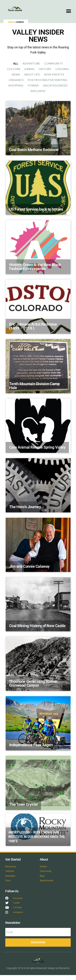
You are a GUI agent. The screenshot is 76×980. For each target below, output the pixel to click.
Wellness (38, 91)
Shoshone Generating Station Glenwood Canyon (33, 683)
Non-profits (54, 74)
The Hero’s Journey (25, 507)
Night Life (32, 74)
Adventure (31, 63)
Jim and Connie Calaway (29, 566)
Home (11, 22)
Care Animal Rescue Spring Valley (37, 447)
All (15, 63)
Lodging (62, 69)
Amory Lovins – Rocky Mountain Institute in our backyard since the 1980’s (36, 836)
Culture (13, 69)
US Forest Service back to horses (36, 209)
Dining (29, 69)
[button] (68, 11)
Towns (33, 85)
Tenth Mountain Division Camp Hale (34, 386)
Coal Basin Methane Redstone (34, 149)
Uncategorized (55, 85)
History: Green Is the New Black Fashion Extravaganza (35, 267)
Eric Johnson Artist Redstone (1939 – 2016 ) (33, 326)
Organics (16, 80)
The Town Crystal (23, 804)
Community (53, 63)
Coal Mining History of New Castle (37, 626)
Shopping (16, 85)
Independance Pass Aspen (31, 745)
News (16, 74)
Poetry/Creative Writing (47, 80)
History (45, 69)
